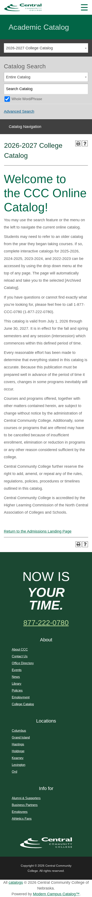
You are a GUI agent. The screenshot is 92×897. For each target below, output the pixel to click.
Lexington (18, 765)
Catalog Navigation (25, 127)
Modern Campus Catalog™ (56, 894)
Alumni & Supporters (26, 798)
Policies (17, 690)
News (16, 677)
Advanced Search (19, 111)
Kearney (18, 758)
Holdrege (18, 751)
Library (16, 683)
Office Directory (23, 663)
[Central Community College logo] (23, 7)
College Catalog (23, 704)
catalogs (16, 882)
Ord (14, 771)
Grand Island (21, 737)
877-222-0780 (46, 622)
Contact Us (20, 656)
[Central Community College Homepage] (46, 842)
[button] (84, 7)
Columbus (19, 730)
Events (17, 670)
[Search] (83, 89)
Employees (20, 811)
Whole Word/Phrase (27, 99)
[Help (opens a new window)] (85, 143)
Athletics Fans (22, 818)
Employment (21, 697)
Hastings (18, 744)
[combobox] (46, 48)
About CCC (20, 649)
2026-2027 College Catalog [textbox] (29, 48)
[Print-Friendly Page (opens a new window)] (78, 143)
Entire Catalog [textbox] (18, 77)
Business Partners (25, 805)
